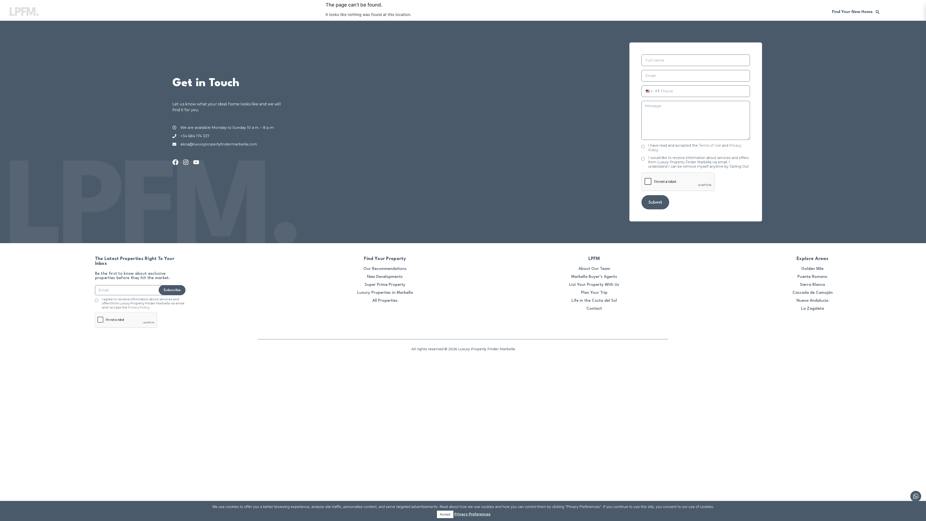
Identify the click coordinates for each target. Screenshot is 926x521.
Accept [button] (445, 514)
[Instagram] (186, 162)
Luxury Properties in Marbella (385, 293)
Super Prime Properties (661, 11)
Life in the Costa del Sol (594, 301)
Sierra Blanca (812, 285)
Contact (594, 309)
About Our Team (594, 269)
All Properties (385, 301)
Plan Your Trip (594, 293)
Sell (628, 11)
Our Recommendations (757, 11)
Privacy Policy (139, 307)
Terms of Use (710, 145)
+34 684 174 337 (803, 11)
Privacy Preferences (472, 514)
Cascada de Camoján (812, 293)
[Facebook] (175, 162)
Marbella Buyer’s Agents (594, 277)
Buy (613, 11)
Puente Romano (812, 277)
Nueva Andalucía (812, 301)
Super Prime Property (385, 285)
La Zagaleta (812, 309)
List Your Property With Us (594, 285)
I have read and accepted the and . (695, 147)
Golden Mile (812, 269)
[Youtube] (196, 162)
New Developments (710, 11)
